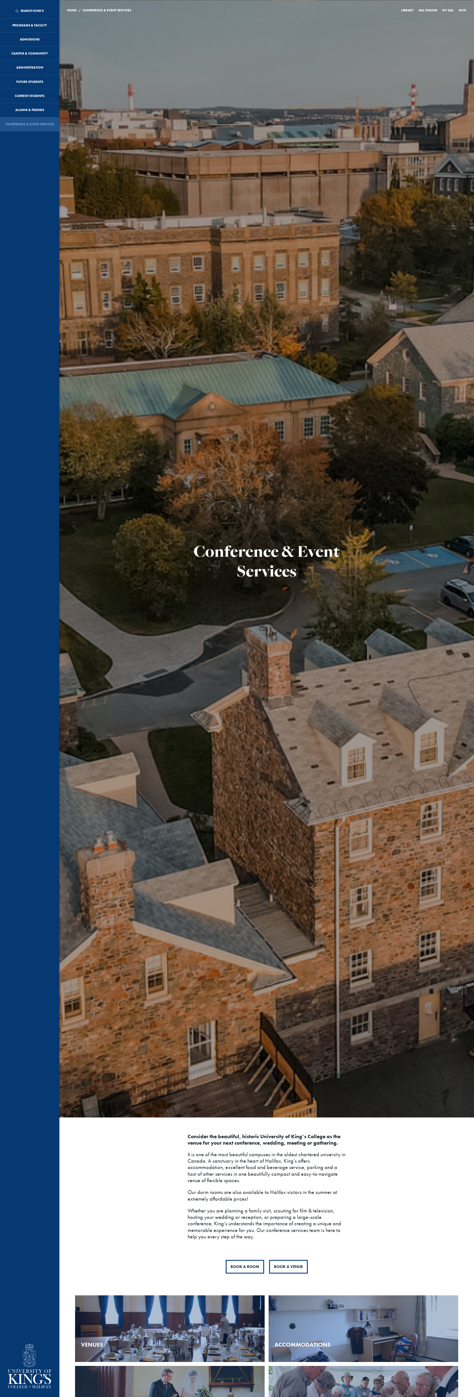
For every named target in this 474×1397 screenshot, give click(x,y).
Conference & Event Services (29, 124)
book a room (245, 1266)
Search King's (32, 11)
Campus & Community (29, 53)
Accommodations (303, 1344)
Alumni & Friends (29, 110)
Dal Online (428, 10)
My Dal (448, 10)
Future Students (29, 82)
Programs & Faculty (29, 25)
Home (72, 10)
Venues (92, 1344)
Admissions (30, 39)
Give (462, 10)
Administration (29, 67)
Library (407, 10)
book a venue (288, 1266)
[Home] (29, 1366)
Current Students (29, 96)
